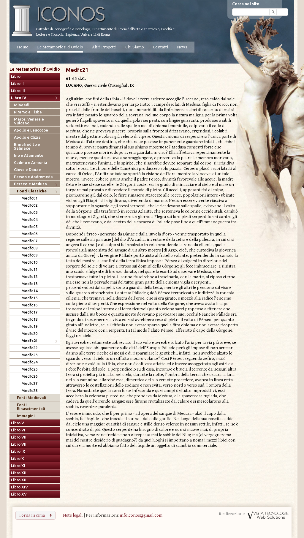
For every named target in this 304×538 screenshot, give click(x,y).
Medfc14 (29, 291)
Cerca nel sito (245, 3)
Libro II (17, 84)
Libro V (17, 423)
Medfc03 (29, 212)
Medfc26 (29, 376)
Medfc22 (29, 348)
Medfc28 (29, 391)
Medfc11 (29, 269)
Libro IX (18, 451)
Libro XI (18, 466)
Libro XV (19, 494)
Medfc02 (29, 205)
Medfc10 (29, 262)
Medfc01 (29, 198)
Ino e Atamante (28, 155)
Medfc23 (29, 355)
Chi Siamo (134, 47)
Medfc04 (29, 219)
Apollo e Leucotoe (31, 130)
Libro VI (18, 430)
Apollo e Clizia (27, 137)
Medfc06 (29, 234)
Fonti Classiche (32, 191)
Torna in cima (32, 515)
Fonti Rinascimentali (31, 407)
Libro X (17, 459)
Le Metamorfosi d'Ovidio (60, 47)
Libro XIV (19, 487)
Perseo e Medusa (30, 184)
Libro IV (18, 98)
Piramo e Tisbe (28, 112)
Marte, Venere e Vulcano (29, 121)
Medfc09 (29, 255)
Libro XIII (19, 480)
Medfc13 (29, 284)
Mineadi (21, 105)
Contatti (160, 47)
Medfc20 (29, 334)
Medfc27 (29, 383)
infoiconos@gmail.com (141, 515)
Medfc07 (29, 241)
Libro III (18, 91)
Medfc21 (29, 341)
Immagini (26, 416)
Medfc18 (29, 319)
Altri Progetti (104, 47)
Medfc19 (29, 326)
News (182, 47)
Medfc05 (29, 227)
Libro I (17, 76)
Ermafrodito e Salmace (27, 146)
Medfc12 (29, 277)
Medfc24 (29, 362)
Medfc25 (29, 369)
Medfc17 (29, 312)
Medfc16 (29, 305)
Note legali (73, 515)
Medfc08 (29, 248)
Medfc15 (29, 298)
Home (22, 47)
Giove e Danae (27, 170)
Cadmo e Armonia (30, 162)
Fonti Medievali (31, 398)
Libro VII (18, 437)
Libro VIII (19, 444)
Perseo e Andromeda (33, 177)
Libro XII (18, 473)
